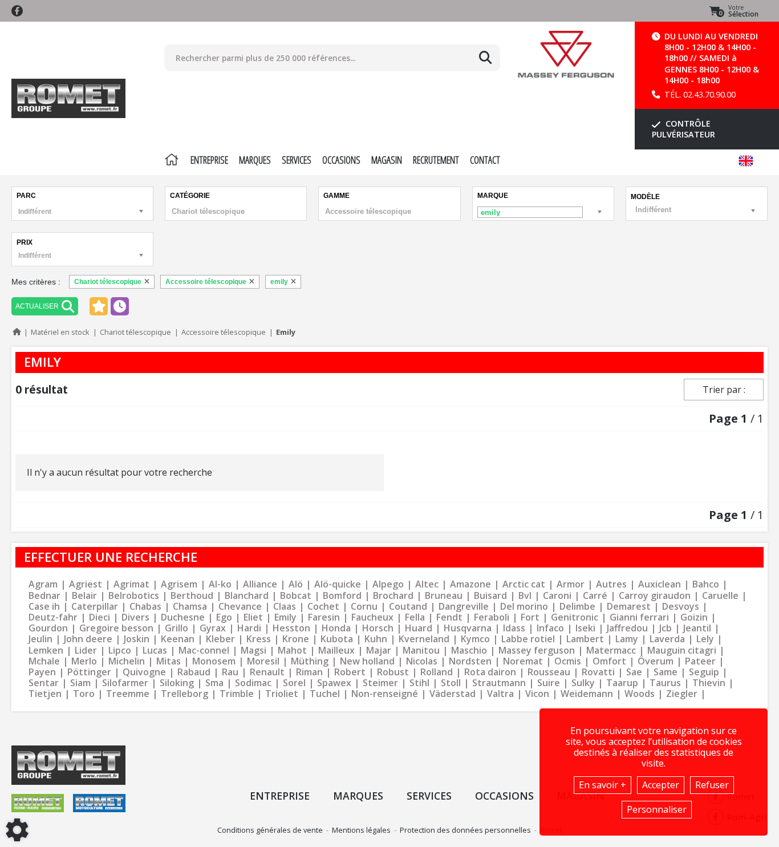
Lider (86, 650)
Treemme (127, 693)
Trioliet (281, 693)
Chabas (145, 606)
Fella (415, 617)
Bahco (705, 584)
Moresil (263, 661)
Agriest (85, 584)
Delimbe (577, 606)
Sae (634, 672)
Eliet (253, 617)
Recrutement (436, 159)
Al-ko (220, 584)
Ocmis (567, 661)
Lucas (155, 650)
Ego (224, 617)
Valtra (500, 693)
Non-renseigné (384, 693)
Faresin (324, 617)
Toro (84, 693)
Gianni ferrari (639, 617)
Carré (595, 595)
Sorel (294, 683)
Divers (135, 617)
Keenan (177, 639)
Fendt (449, 617)
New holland (367, 661)
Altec (427, 584)
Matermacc (611, 650)
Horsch (377, 628)
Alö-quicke (337, 584)
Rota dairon (490, 672)
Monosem (214, 661)
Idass (514, 628)
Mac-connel (203, 650)
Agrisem (179, 584)
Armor (571, 584)
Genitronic (574, 617)
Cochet (323, 606)
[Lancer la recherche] (485, 57)
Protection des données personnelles (465, 830)
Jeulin (40, 639)
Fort (530, 617)
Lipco (119, 650)
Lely (705, 639)
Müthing (309, 661)
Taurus (665, 683)
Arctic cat (523, 584)
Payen (42, 672)
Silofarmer (125, 683)
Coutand (408, 606)
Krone (295, 639)
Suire (548, 683)
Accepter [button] (660, 785)
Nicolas (421, 661)
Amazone (470, 584)
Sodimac (253, 683)
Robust (393, 672)
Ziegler (681, 693)
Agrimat (131, 584)
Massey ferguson (536, 650)
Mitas (168, 661)
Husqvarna (468, 628)
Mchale (44, 661)
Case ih (44, 606)
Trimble (237, 693)
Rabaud (193, 672)
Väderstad (452, 693)
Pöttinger (89, 672)
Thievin (708, 683)
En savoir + (602, 785)
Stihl (419, 683)
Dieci (99, 617)
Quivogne (144, 672)
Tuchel (325, 693)
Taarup (622, 683)
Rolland (436, 672)
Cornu (364, 606)
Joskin (136, 639)
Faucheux (372, 617)
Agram (43, 584)
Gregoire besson (116, 628)
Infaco (550, 628)
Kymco (475, 639)
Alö (296, 584)
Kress (258, 639)
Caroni (557, 595)
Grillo (176, 628)
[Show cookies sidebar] (17, 829)
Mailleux (336, 650)
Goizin (694, 617)
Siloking (177, 683)
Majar (378, 650)
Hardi (249, 628)
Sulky (583, 683)
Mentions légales (361, 830)
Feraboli (491, 617)
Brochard (393, 595)
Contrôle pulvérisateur (683, 129)
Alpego (388, 584)
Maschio (469, 650)
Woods (639, 693)
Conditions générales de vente (270, 830)
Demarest (629, 606)
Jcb (665, 628)
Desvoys (680, 606)
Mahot (292, 650)
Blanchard (247, 595)
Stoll (451, 683)
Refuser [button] (712, 785)
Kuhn (375, 639)
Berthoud (192, 595)
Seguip (704, 672)
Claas (284, 606)
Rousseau (549, 672)
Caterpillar (94, 606)
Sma (214, 683)
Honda (336, 628)
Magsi (253, 650)
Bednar (44, 595)
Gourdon (48, 628)
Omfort (609, 661)
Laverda (667, 639)
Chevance (240, 606)
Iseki (585, 628)
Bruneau (443, 595)
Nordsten (470, 661)
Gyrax (213, 628)
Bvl (524, 595)
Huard (418, 628)
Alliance (260, 584)
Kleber (220, 639)
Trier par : (724, 389)
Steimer (380, 683)
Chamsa (190, 606)
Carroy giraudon (655, 595)
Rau (230, 672)
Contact (485, 159)
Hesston (291, 628)
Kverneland (424, 639)
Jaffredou (627, 628)
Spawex (334, 683)
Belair (84, 595)
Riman (309, 672)
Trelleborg (184, 693)
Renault (267, 672)
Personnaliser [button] (657, 809)
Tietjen (45, 693)
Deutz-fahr (53, 617)
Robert (350, 672)
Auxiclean (659, 584)
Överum (655, 661)
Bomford (342, 595)
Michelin (126, 661)
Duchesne (183, 617)
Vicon (537, 693)
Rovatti (598, 672)
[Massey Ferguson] (566, 54)
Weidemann (587, 693)
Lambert (585, 639)
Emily (285, 617)
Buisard (490, 595)
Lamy (626, 639)
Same (665, 672)
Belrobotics (133, 595)
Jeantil (697, 628)
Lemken (46, 650)
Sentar (44, 683)
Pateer (700, 661)
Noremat (523, 661)
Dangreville (464, 606)
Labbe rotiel (528, 639)
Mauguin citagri (681, 650)
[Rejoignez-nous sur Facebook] (17, 11)
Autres (611, 584)
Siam (80, 683)
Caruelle (720, 595)
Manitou (421, 650)
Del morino (524, 606)
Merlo (84, 661)
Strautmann (499, 683)
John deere (88, 639)
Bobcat (295, 595)
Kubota (336, 639)
